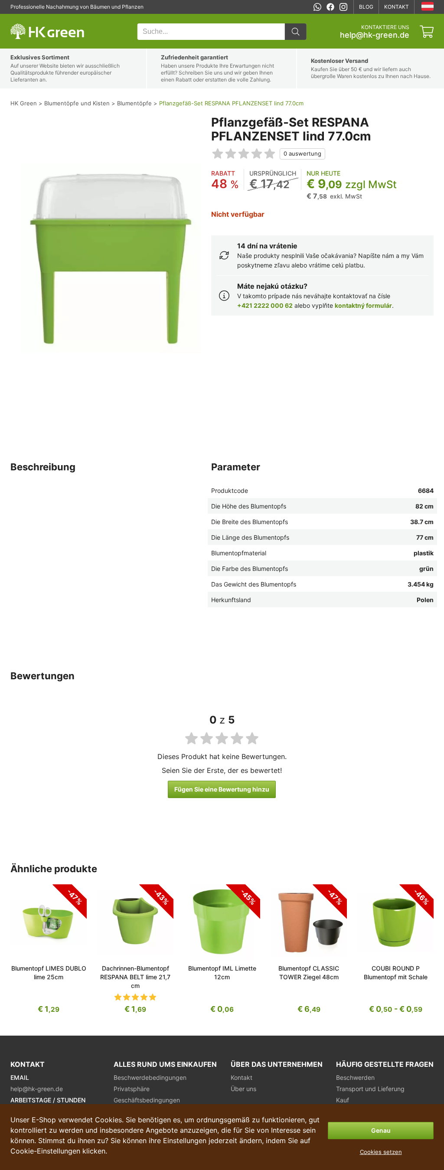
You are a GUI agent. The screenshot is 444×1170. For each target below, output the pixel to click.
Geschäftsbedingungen (147, 1100)
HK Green (22, 18)
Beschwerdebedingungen (150, 1077)
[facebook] (330, 7)
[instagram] (343, 7)
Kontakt (396, 6)
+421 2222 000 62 (265, 305)
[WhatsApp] (317, 7)
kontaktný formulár (363, 305)
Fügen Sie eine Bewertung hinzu (221, 789)
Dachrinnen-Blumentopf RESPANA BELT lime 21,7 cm (135, 977)
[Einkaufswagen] (427, 32)
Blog (366, 6)
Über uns (243, 1088)
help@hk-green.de (374, 35)
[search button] (296, 31)
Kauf (342, 1100)
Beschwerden (355, 1077)
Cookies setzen (381, 1151)
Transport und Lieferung (370, 1088)
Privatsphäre (132, 1088)
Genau (381, 1130)
